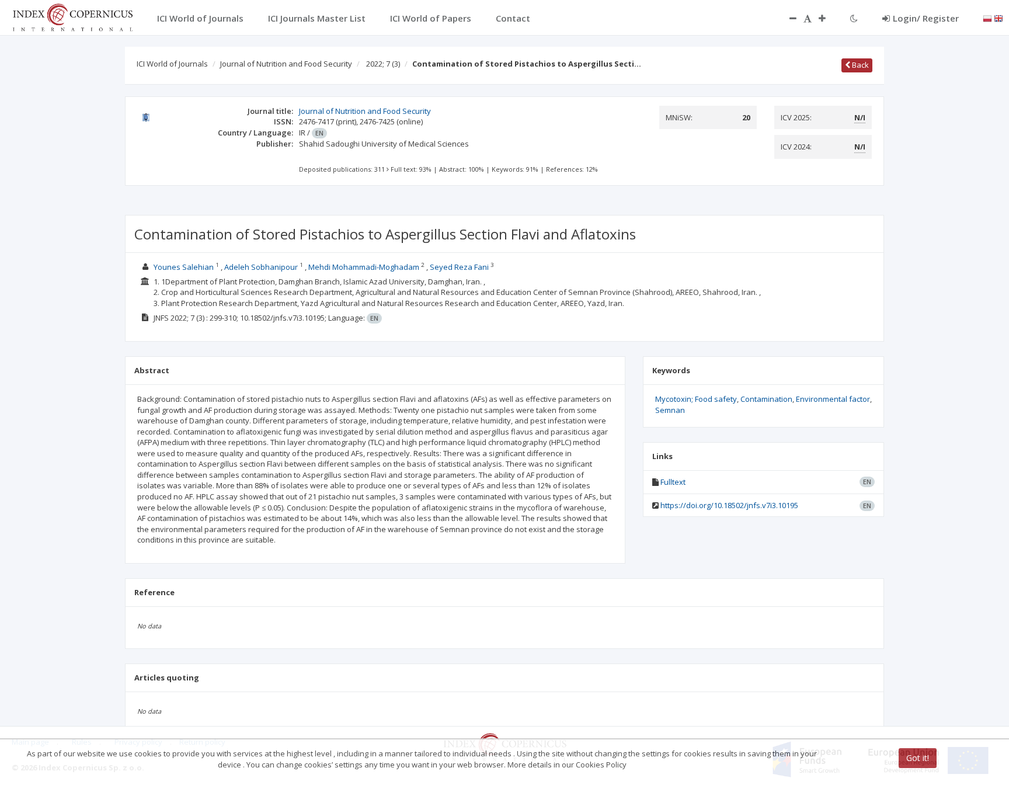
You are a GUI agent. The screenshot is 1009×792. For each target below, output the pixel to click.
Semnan (670, 410)
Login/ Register (926, 18)
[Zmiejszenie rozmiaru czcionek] (787, 18)
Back (859, 65)
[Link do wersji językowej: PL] (987, 17)
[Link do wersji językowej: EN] (998, 17)
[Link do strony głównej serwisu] (72, 16)
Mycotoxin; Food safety (696, 399)
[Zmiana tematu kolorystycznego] (854, 18)
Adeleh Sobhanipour (261, 267)
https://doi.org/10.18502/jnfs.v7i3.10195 (729, 505)
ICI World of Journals (172, 63)
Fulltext (673, 482)
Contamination (766, 399)
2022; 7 (383, 63)
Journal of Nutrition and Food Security (286, 63)
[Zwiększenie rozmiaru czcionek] (828, 18)
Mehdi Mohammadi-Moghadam (363, 267)
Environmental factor (833, 399)
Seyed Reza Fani (459, 267)
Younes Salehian (184, 267)
